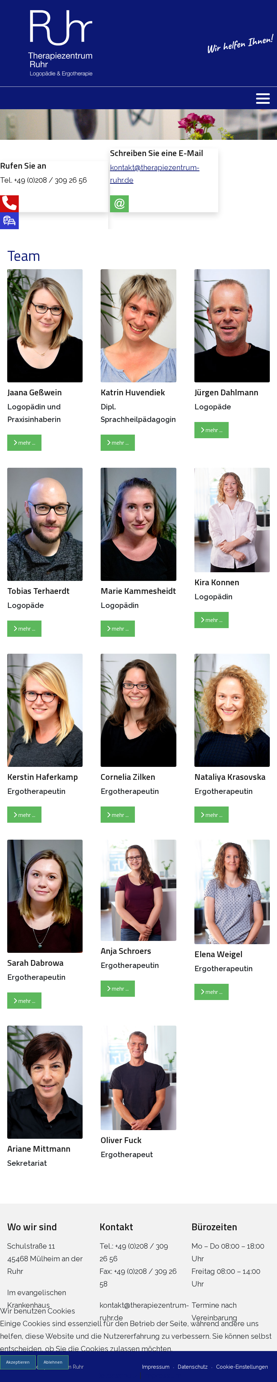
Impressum (162, 1375)
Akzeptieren (18, 1362)
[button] (263, 98)
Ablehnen (53, 1362)
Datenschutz (117, 1375)
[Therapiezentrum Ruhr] (51, 43)
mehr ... (26, 442)
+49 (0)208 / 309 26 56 (50, 180)
